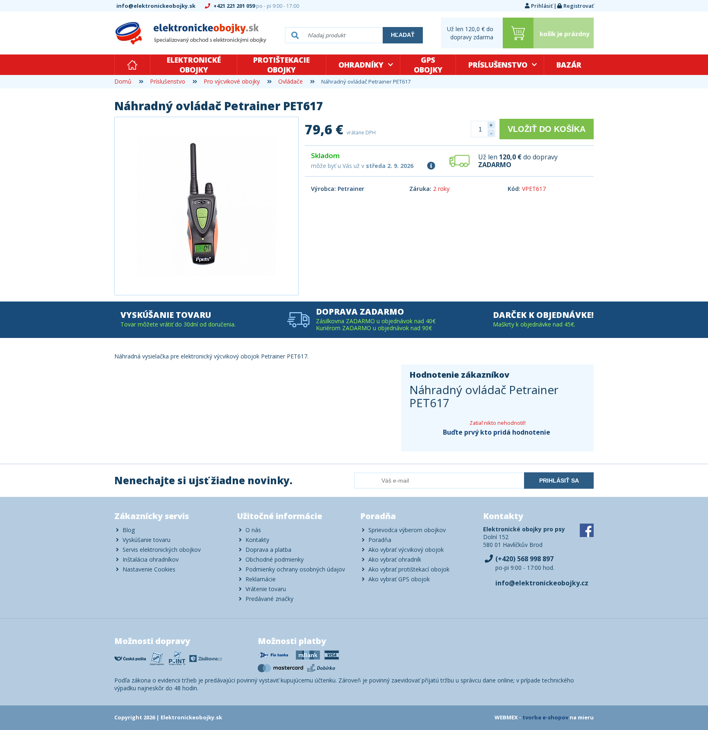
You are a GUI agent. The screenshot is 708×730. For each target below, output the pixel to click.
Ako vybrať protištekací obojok (408, 569)
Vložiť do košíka (546, 129)
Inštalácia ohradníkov (151, 559)
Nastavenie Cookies (149, 569)
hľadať (403, 35)
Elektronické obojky (194, 65)
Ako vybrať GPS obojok (399, 579)
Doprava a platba (268, 549)
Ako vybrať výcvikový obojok (406, 549)
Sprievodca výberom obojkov (407, 530)
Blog (129, 530)
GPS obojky (428, 65)
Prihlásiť (542, 5)
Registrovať (578, 5)
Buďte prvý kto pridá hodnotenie (496, 432)
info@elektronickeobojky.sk (156, 5)
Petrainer (351, 189)
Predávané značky (269, 599)
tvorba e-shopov (545, 717)
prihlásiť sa (559, 480)
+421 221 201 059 (255, 5)
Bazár (568, 65)
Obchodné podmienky (274, 559)
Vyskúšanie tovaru (146, 540)
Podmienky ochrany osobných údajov (295, 569)
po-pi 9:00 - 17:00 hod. (524, 563)
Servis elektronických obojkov (162, 549)
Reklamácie (260, 579)
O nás (253, 530)
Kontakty (257, 540)
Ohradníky (361, 65)
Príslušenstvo (497, 65)
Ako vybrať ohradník (394, 559)
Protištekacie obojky (281, 65)
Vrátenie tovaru (265, 589)
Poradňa (379, 540)
